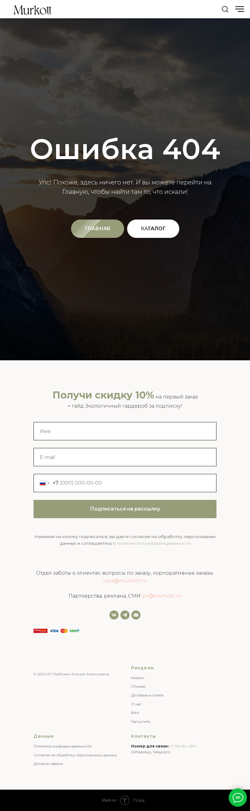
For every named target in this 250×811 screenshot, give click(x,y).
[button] (225, 9)
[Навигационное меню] (239, 9)
